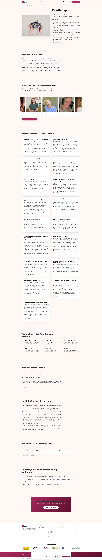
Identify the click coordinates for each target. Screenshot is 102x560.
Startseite (24, 5)
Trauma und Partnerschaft (47, 481)
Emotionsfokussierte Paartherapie (64, 243)
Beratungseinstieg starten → (29, 118)
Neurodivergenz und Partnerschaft (53, 484)
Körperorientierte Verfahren (56, 453)
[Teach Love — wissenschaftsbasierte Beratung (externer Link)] (46, 548)
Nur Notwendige (57, 556)
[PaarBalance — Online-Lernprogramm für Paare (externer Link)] (66, 548)
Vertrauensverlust (71, 481)
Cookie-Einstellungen (76, 531)
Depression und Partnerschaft (38, 484)
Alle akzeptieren (66, 556)
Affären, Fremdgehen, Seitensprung (29, 479)
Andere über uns (68, 529)
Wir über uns (67, 527)
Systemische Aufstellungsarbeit (29, 455)
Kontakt (40, 529)
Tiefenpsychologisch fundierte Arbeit (30, 453)
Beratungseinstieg (32, 268)
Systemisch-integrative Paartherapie (58, 450)
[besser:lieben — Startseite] (24, 2)
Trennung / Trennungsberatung (60, 481)
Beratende (51, 1)
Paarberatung (45, 253)
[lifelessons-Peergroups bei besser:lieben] (36, 548)
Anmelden (70, 1)
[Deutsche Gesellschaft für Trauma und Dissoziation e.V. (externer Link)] (56, 548)
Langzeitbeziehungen (27, 484)
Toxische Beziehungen (35, 481)
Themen (45, 1)
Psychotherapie (27, 317)
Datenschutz (75, 529)
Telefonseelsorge (25, 383)
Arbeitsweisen (71, 149)
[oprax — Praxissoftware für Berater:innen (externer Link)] (76, 548)
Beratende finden (42, 527)
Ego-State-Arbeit (67, 453)
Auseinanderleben (42, 479)
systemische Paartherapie (62, 145)
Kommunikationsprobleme (73, 479)
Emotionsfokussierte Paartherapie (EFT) (30, 450)
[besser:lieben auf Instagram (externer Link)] (23, 534)
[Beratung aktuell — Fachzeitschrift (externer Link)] (26, 548)
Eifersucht (64, 479)
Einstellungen (48, 556)
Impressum (75, 527)
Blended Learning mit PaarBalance (50, 537)
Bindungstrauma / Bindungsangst (53, 479)
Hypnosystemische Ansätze (44, 453)
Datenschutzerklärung (47, 554)
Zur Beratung (75, 1)
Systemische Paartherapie (45, 450)
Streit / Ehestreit (26, 481)
